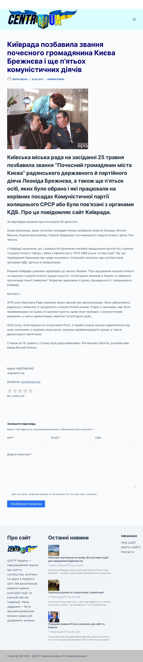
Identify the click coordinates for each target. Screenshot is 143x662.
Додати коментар (19, 454)
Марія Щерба (57, 597)
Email (55, 437)
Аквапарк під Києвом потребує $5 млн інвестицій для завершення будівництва (78, 559)
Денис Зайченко (59, 565)
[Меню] (134, 19)
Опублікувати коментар (26, 503)
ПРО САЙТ (128, 543)
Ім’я (10, 437)
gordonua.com (30, 381)
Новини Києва (55, 79)
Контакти (127, 552)
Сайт (98, 437)
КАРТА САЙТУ (131, 547)
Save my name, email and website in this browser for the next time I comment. (54, 494)
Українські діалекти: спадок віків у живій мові (76, 592)
